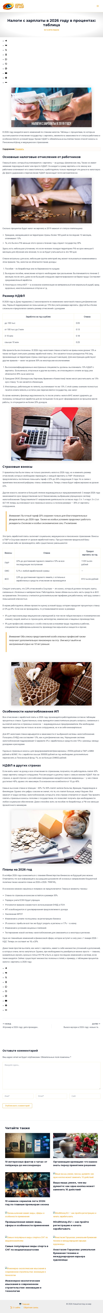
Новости (56, 30)
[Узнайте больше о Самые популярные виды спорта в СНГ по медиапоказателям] (27, 1239)
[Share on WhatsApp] (6, 59)
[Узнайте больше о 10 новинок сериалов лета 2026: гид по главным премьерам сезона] (27, 1184)
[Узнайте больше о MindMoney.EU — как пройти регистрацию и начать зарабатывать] (75, 1214)
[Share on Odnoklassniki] (6, 55)
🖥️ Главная (24, 1304)
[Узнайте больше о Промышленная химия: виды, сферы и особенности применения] (27, 1214)
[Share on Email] (6, 73)
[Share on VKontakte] (6, 45)
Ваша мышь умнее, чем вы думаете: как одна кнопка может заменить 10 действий (74, 1186)
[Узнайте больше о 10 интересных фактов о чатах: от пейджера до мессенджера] (27, 1145)
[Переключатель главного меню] (97, 6)
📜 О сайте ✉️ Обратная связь (24, 1307)
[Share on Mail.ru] (6, 69)
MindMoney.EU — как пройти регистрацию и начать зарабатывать (71, 1225)
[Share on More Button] (6, 78)
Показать (19, 149)
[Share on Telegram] (6, 41)
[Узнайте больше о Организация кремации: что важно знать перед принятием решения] (75, 1145)
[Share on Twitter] (6, 50)
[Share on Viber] (6, 64)
